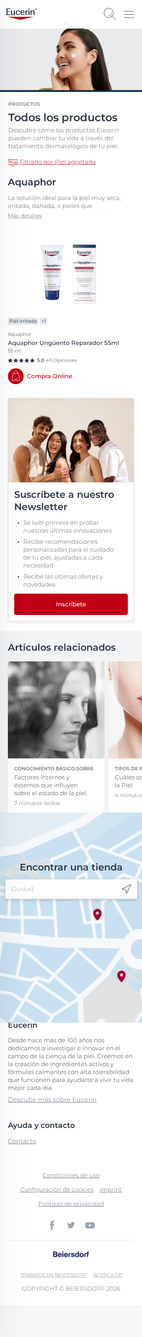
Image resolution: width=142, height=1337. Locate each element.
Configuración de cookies (56, 1189)
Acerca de (107, 1275)
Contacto (22, 1141)
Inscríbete (71, 604)
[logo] (21, 14)
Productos (24, 104)
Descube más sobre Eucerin (52, 1099)
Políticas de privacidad (71, 1203)
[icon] (126, 889)
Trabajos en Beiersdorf (53, 1275)
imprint (111, 1189)
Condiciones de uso (71, 1175)
